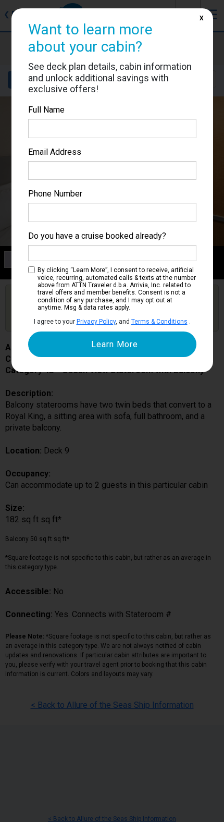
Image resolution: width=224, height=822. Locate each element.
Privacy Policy (96, 321)
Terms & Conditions (159, 321)
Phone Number (55, 194)
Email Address (54, 152)
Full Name (46, 110)
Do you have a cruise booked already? (97, 236)
